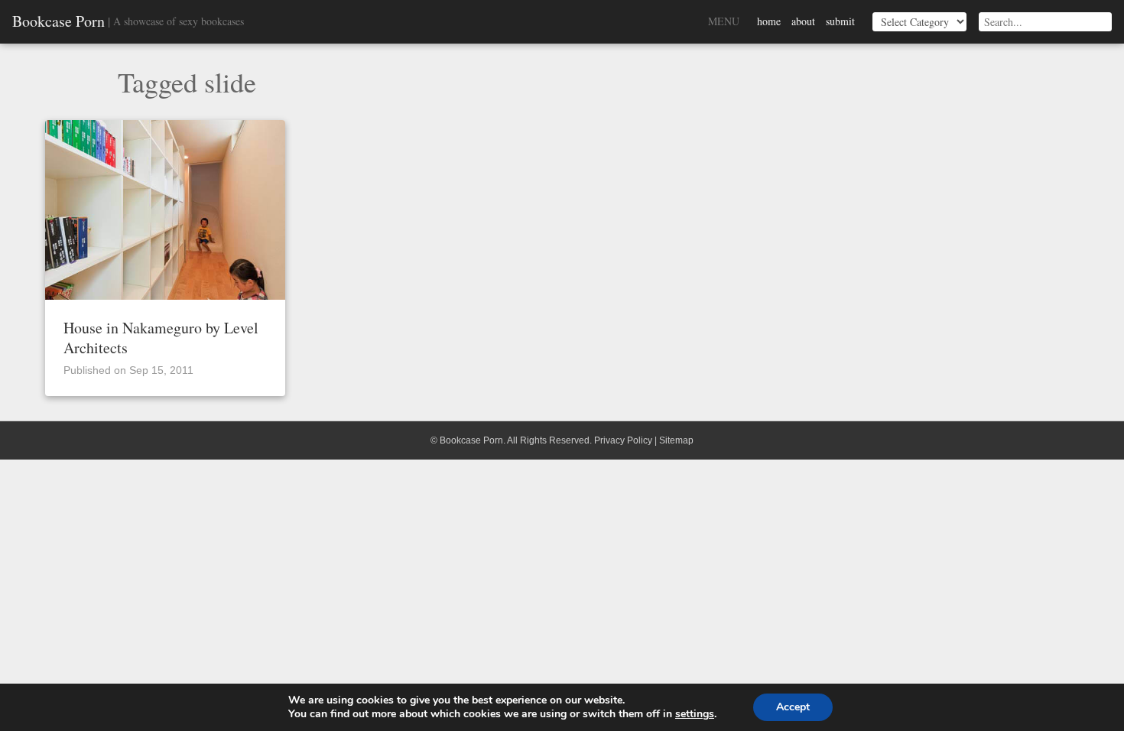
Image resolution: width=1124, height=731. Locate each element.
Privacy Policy (623, 440)
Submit (840, 21)
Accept (793, 707)
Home (769, 21)
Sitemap (676, 440)
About (803, 21)
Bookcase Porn (58, 21)
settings (694, 714)
